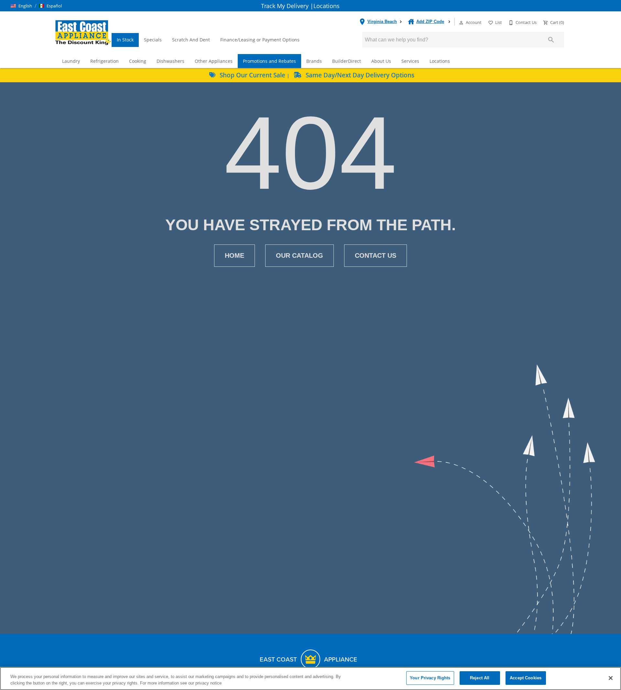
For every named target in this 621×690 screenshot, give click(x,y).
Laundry (71, 61)
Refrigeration (104, 61)
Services (410, 61)
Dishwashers (170, 61)
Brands (314, 61)
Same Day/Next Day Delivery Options (359, 75)
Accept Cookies (525, 677)
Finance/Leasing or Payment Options (260, 40)
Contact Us (375, 255)
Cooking (137, 61)
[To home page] (83, 32)
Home (234, 255)
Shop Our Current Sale (252, 75)
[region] (310, 678)
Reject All (479, 677)
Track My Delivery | (287, 6)
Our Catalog (299, 255)
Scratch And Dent (191, 40)
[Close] (611, 678)
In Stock (125, 40)
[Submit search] (551, 40)
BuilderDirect (346, 61)
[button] (21, 5)
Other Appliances (214, 61)
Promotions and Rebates (269, 61)
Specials (153, 40)
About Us (381, 61)
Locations (326, 6)
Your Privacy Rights (430, 677)
